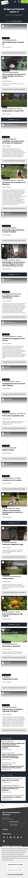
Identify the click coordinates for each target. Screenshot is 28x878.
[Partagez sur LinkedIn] (11, 837)
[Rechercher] (22, 1)
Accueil (7, 21)
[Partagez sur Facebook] (4, 837)
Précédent (20, 805)
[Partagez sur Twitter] (7, 837)
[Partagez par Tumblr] (21, 837)
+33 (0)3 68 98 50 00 (13, 821)
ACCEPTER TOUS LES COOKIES (15, 864)
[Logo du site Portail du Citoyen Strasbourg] (5, 2)
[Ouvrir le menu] (26, 1)
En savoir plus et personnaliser (15, 874)
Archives (5, 829)
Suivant (25, 805)
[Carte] (19, 1)
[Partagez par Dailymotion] (18, 837)
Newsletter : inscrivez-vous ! (12, 846)
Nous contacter (13, 824)
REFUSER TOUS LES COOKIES (15, 870)
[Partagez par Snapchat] (4, 841)
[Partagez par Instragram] (14, 837)
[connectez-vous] (15, 1)
